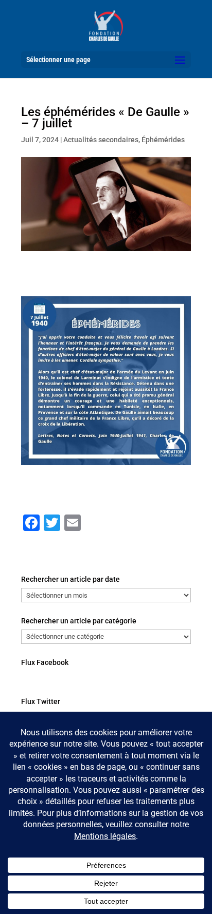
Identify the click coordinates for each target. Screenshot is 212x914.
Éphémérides (163, 140)
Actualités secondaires (100, 140)
